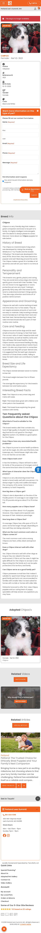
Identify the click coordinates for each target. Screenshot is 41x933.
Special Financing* (8, 870)
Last (4, 139)
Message (9, 162)
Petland (5, 755)
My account (5, 892)
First (3, 130)
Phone (8, 153)
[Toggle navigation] (3, 3)
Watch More (20, 679)
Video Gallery (6, 883)
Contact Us (5, 880)
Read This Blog (8, 785)
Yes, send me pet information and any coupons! (18, 181)
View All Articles (20, 725)
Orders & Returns (8, 898)
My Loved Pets (7, 895)
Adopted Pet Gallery (9, 876)
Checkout (5, 901)
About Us (4, 873)
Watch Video (21, 701)
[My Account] (35, 8)
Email (8, 143)
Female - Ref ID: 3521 (10, 658)
